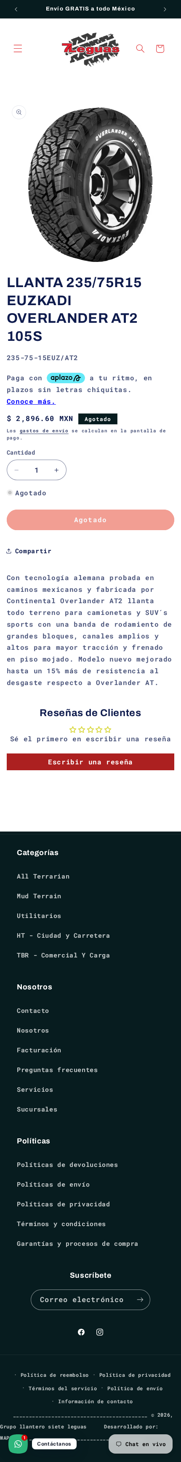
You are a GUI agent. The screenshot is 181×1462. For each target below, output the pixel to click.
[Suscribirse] (140, 1299)
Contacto (33, 1011)
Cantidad (21, 452)
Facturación (39, 1050)
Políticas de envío (53, 1184)
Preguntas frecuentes (57, 1070)
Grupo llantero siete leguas (43, 1426)
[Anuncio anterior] (16, 9)
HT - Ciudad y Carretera (63, 935)
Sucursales (37, 1109)
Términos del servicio (63, 1388)
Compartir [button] (33, 551)
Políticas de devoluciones (67, 1165)
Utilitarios (39, 916)
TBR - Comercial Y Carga (63, 955)
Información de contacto (95, 1401)
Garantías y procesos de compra (77, 1244)
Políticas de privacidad (63, 1204)
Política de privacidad (135, 1375)
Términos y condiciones (61, 1224)
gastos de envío (44, 431)
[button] (17, 48)
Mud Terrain (39, 896)
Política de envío (135, 1388)
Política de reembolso (55, 1375)
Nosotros (33, 1030)
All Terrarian (43, 876)
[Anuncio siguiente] (165, 9)
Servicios (35, 1089)
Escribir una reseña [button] (90, 761)
